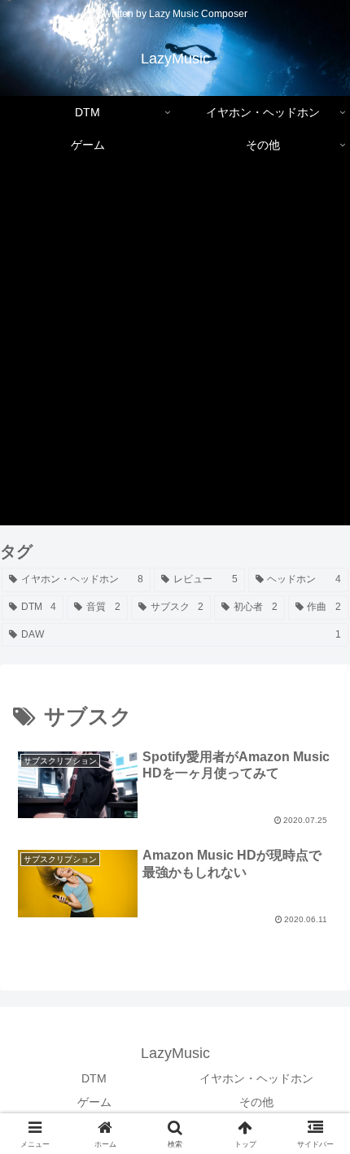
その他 (256, 1101)
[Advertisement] (175, 350)
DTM (94, 1078)
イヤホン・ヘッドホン (256, 1078)
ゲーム (94, 1101)
